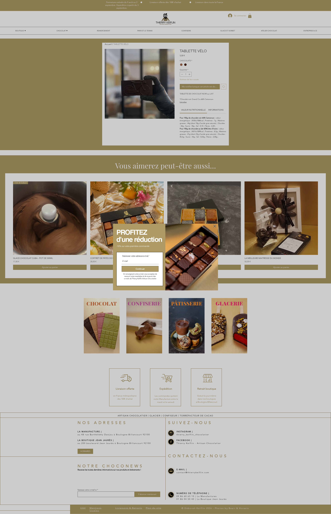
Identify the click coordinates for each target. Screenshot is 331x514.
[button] (214, 226)
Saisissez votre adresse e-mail (135, 256)
